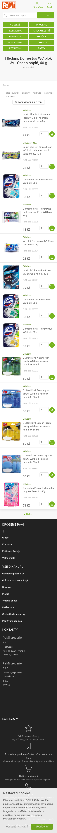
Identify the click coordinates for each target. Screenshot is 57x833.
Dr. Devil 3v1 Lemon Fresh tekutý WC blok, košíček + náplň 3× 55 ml (37, 426)
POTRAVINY (15, 48)
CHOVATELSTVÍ (41, 30)
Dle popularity (12, 93)
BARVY (41, 48)
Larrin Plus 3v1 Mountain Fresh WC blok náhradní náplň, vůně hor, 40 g (36, 118)
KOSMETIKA (15, 30)
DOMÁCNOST (15, 42)
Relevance (10, 96)
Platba (5, 593)
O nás (5, 537)
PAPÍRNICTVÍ (15, 36)
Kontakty (7, 544)
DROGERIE (41, 24)
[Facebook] (3, 531)
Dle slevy (26, 93)
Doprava (6, 587)
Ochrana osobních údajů (15, 580)
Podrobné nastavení (16, 826)
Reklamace (8, 607)
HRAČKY (41, 36)
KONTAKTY (10, 629)
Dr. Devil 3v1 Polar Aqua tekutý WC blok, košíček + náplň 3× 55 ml (36, 394)
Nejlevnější (49, 93)
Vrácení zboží (9, 600)
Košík (49, 7)
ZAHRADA (41, 42)
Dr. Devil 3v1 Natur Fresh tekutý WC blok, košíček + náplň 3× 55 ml (36, 361)
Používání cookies (12, 620)
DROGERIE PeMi (13, 524)
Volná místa (8, 557)
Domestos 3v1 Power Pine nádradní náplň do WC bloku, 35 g (38, 212)
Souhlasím (42, 826)
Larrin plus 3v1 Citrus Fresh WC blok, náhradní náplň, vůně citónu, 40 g (37, 150)
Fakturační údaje (11, 551)
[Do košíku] (52, 134)
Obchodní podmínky (13, 573)
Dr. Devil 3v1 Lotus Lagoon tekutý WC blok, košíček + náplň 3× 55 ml (37, 459)
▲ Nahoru (28, 514)
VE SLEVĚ (15, 24)
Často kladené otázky (13, 614)
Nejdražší (37, 93)
